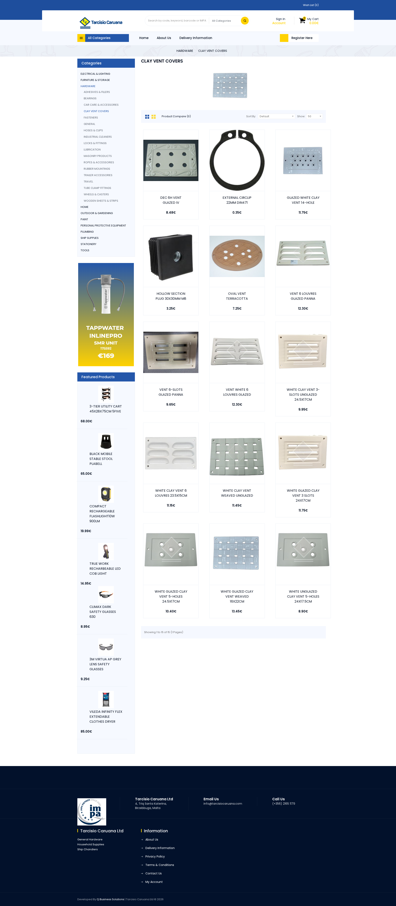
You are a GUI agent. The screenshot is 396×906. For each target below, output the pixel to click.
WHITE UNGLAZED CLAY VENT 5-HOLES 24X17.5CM (303, 596)
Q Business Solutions (110, 899)
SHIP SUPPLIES (90, 238)
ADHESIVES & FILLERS (97, 92)
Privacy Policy (155, 856)
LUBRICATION (92, 150)
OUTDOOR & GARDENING (97, 213)
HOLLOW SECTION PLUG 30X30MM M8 (171, 296)
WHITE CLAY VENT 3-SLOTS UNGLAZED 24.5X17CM (303, 394)
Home (143, 38)
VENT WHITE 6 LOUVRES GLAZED (237, 392)
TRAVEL (88, 182)
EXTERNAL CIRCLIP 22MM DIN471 (237, 200)
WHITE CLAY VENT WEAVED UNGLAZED (237, 493)
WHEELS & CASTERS (96, 194)
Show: (301, 116)
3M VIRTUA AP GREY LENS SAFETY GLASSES (105, 664)
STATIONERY (88, 244)
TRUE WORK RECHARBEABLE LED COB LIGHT (105, 568)
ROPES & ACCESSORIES (99, 162)
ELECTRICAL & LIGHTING (95, 74)
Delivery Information (195, 38)
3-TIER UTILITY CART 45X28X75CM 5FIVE (106, 409)
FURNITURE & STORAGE (95, 80)
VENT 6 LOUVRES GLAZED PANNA (303, 296)
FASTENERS (91, 118)
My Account (154, 882)
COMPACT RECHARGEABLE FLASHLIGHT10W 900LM (102, 513)
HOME (84, 207)
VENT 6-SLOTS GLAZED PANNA (171, 392)
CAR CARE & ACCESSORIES (101, 105)
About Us (164, 38)
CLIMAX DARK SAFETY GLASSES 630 (103, 611)
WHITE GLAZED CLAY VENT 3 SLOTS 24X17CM (303, 495)
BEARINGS (90, 98)
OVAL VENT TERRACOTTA (237, 296)
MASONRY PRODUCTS (98, 156)
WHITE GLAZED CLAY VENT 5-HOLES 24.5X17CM (171, 596)
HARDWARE (185, 51)
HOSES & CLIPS (93, 130)
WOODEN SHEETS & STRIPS (101, 201)
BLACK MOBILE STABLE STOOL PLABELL (101, 458)
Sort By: (251, 116)
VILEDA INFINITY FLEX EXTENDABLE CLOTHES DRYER (106, 716)
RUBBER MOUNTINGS (97, 169)
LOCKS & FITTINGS (95, 143)
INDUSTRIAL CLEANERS (98, 137)
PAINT (84, 219)
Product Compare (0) (176, 116)
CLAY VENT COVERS (212, 51)
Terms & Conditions (159, 865)
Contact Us (153, 873)
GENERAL (89, 124)
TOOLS (85, 250)
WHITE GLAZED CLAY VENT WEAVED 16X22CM (237, 596)
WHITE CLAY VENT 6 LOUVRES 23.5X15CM (171, 493)
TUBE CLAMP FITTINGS (97, 188)
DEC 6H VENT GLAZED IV (171, 200)
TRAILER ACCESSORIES (98, 175)
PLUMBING (87, 232)
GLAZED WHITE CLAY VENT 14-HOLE (303, 200)
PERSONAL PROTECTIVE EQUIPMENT (103, 225)
